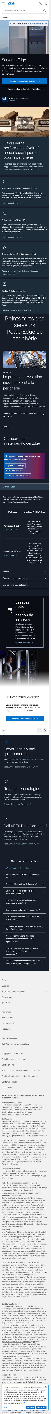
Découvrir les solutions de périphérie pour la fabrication (21, 415)
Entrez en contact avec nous (13, 991)
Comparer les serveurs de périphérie (24, 81)
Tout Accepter (41, 1407)
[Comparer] (5, 99)
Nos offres (6, 1012)
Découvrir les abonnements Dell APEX (19, 767)
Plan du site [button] (7, 997)
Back (6, 17)
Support (5, 986)
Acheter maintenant (37, 23)
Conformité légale (9, 1082)
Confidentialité (8, 1065)
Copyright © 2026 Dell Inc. (13, 1053)
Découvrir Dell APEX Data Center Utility (20, 844)
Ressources (7, 1029)
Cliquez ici (23, 1365)
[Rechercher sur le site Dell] (44, 10)
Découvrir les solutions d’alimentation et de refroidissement (20, 272)
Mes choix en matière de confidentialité (18, 1070)
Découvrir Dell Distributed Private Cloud (19, 310)
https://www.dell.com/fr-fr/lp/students (16, 1114)
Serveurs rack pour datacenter (15, 578)
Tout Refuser (30, 1407)
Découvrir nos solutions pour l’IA (24, 719)
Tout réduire (25, 868)
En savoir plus (9, 530)
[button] (40, 3)
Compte (5, 980)
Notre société (7, 1017)
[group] (25, 386)
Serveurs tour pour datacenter (15, 585)
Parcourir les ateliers (23, 643)
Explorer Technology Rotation (16, 804)
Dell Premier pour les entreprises (15, 1044)
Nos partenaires (8, 1023)
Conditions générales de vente (14, 1059)
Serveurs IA (8, 571)
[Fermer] (45, 1386)
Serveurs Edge (9, 487)
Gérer (5, 1407)
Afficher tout (11, 868)
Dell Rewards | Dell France (38, 1136)
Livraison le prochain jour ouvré (17, 1323)
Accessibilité (7, 1087)
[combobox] (24, 10)
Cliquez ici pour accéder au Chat (31, 1284)
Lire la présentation (10, 203)
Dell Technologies (9, 1038)
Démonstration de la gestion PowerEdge (24, 89)
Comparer (12, 101)
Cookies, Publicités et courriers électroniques (20, 1076)
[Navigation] (3, 3)
